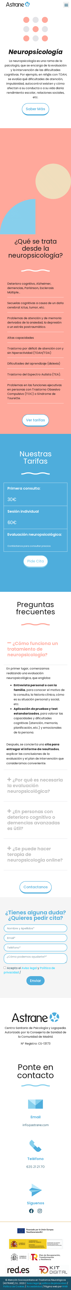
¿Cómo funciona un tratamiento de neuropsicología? (32, 649)
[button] (66, 5)
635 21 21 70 (35, 1167)
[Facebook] (31, 1210)
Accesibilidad (34, 1286)
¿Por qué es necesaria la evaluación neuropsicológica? (35, 785)
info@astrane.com (36, 1125)
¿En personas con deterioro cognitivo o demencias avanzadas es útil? (33, 820)
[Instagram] (39, 1210)
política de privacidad (53, 1283)
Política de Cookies (13, 1286)
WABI (65, 1286)
